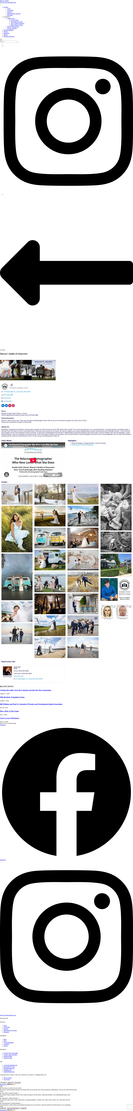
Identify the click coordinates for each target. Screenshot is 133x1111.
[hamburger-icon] (0, 4)
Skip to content (4, 1)
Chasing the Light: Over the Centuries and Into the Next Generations (25, 690)
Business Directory (9, 36)
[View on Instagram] (13, 406)
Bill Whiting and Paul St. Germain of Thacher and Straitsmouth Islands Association (31, 704)
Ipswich (9, 12)
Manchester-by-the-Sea (13, 13)
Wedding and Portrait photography (82, 445)
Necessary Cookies (7, 1088)
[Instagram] (68, 194)
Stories (6, 35)
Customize (3, 1082)
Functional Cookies (7, 1093)
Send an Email (18, 676)
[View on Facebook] (6, 406)
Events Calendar (12, 28)
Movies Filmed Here (13, 26)
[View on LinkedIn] (3, 406)
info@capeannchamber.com (8, 1015)
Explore (6, 7)
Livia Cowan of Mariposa (9, 718)
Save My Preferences (13, 1108)
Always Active (17, 1088)
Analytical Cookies (7, 1098)
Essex (9, 8)
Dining (6, 31)
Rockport (10, 15)
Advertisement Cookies (8, 1103)
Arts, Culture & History (17, 23)
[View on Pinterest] (9, 406)
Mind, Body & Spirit (17, 25)
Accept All (17, 1082)
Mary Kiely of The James (9, 711)
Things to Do (11, 18)
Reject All (10, 1082)
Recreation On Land (17, 22)
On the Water (14, 20)
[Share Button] (12, 385)
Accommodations (9, 30)
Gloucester (10, 10)
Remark (15, 1093)
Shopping (6, 33)
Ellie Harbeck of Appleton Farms (12, 697)
